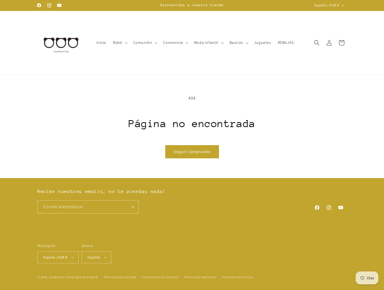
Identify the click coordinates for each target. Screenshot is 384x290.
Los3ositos (57, 277)
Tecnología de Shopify (81, 277)
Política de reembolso (200, 277)
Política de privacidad (120, 277)
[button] (120, 42)
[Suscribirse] (132, 206)
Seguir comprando (192, 151)
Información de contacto (160, 277)
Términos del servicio (237, 277)
